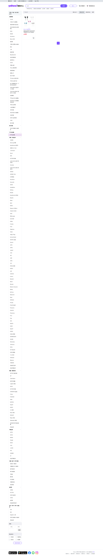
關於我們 (73, 553)
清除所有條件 (17, 543)
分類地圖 (93, 553)
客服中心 (67, 553)
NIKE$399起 (29, 8)
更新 (93, 552)
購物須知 (78, 553)
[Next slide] (34, 21)
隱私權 (88, 553)
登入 (73, 6)
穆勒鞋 (47, 8)
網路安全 (83, 553)
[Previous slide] (24, 21)
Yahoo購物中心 (16, 6)
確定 (19, 530)
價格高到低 (88, 12)
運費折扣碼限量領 (37, 8)
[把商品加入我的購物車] (33, 38)
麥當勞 (52, 8)
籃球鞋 (43, 8)
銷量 (93, 12)
